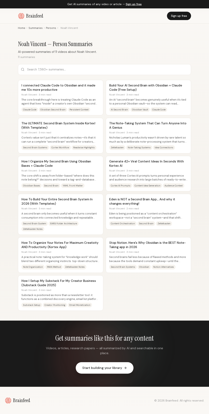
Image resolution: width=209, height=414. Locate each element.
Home (21, 28)
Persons (51, 28)
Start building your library (102, 368)
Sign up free (134, 4)
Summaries (36, 28)
